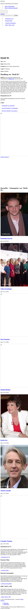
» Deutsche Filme (5, 570)
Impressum (5, 603)
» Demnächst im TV (5, 557)
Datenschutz (6, 604)
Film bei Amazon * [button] (5, 157)
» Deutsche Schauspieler (6, 583)
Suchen (16, 15)
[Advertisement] (14, 41)
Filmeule (3, 14)
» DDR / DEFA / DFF (6, 596)
